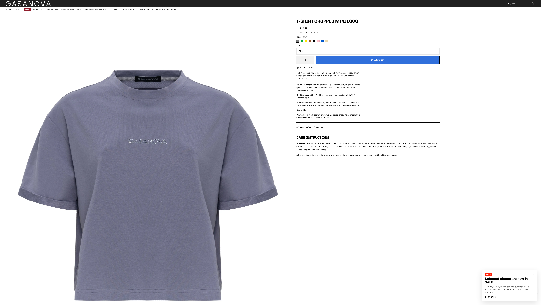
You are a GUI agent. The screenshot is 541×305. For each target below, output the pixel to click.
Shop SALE (490, 297)
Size (298, 45)
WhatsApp (330, 102)
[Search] (520, 4)
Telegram (342, 102)
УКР (513, 4)
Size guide (306, 68)
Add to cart (379, 60)
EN (508, 4)
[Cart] (532, 4)
